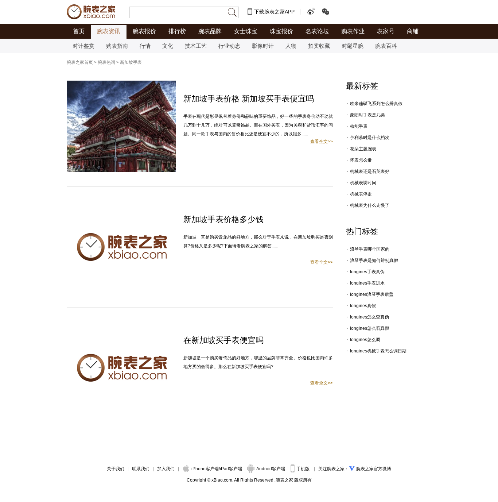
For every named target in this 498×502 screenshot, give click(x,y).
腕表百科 (386, 46)
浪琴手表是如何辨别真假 (374, 260)
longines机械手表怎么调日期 (378, 351)
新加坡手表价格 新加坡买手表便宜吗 (248, 98)
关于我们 (115, 468)
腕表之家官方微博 (373, 468)
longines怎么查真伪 (369, 317)
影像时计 (263, 46)
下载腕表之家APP (274, 12)
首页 (79, 31)
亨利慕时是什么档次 (369, 137)
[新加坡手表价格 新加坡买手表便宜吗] (121, 83)
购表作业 (353, 31)
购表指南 (117, 46)
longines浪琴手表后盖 (371, 294)
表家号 (385, 31)
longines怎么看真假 (369, 328)
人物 (290, 46)
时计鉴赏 (83, 46)
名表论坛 (317, 31)
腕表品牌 (210, 31)
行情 (145, 46)
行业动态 (229, 46)
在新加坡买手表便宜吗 (223, 340)
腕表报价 (144, 31)
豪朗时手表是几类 (367, 114)
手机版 (303, 468)
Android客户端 (271, 468)
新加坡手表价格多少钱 (223, 219)
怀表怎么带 (361, 160)
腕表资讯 (108, 31)
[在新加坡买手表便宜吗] (121, 325)
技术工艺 (196, 46)
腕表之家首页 (80, 62)
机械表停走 (361, 194)
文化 (167, 46)
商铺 (413, 31)
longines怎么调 (365, 339)
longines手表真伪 (367, 271)
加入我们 (166, 468)
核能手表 (358, 126)
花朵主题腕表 (363, 148)
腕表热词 (106, 62)
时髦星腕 (352, 46)
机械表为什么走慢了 (369, 205)
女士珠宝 (245, 31)
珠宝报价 (281, 31)
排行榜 (177, 31)
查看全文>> (321, 141)
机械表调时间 (363, 182)
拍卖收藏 (319, 46)
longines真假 (363, 305)
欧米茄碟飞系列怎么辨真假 (376, 103)
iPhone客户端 (205, 468)
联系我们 (140, 468)
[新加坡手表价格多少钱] (121, 204)
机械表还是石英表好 (369, 171)
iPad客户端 (231, 468)
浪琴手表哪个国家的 (369, 249)
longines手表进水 (367, 283)
